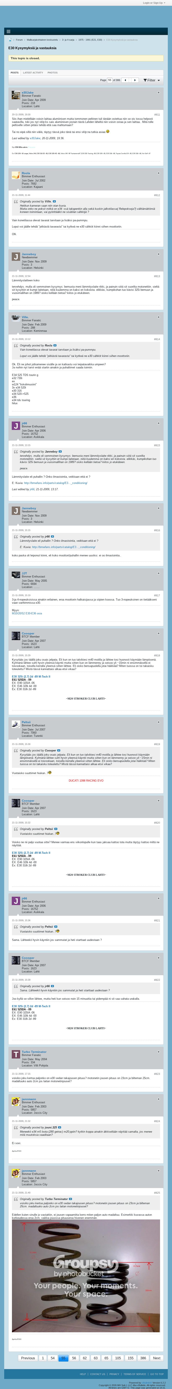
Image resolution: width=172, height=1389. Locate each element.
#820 (157, 822)
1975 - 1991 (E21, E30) (90, 40)
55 (63, 1358)
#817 (157, 595)
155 (130, 1358)
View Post (54, 201)
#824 (157, 1121)
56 (74, 1358)
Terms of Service (135, 1374)
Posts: (26, 103)
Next (156, 1358)
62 (85, 1358)
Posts (14, 72)
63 (96, 1358)
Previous (28, 1358)
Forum (19, 40)
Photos (52, 72)
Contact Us (97, 1374)
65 (106, 1358)
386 (143, 1358)
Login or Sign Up (153, 2)
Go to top (157, 1374)
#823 (157, 1074)
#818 (157, 655)
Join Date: (28, 100)
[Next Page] (135, 80)
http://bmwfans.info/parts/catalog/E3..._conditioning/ (55, 483)
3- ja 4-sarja (68, 40)
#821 (157, 920)
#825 (157, 1192)
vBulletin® (147, 1382)
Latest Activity (33, 72)
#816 (157, 530)
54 (53, 1358)
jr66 (32, 489)
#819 (157, 744)
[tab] (14, 72)
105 (118, 1358)
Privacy (114, 1374)
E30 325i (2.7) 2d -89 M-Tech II (31, 676)
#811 (157, 114)
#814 (157, 339)
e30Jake (35, 138)
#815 (157, 445)
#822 (157, 980)
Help (83, 1374)
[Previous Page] (125, 80)
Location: (27, 106)
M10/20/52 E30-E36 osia (27, 613)
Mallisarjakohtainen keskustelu (42, 40)
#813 (157, 276)
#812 (157, 195)
